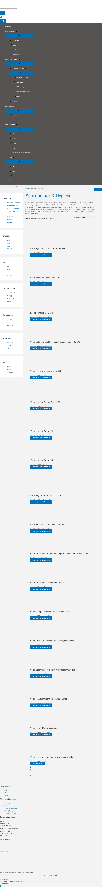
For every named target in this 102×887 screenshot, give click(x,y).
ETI (8, 369)
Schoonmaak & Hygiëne (12, 59)
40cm (8, 240)
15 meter (9, 322)
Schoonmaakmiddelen (18, 68)
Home (27, 188)
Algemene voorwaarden (11, 808)
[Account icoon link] (1, 17)
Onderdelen (19, 82)
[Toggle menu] (19, 36)
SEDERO (56, 875)
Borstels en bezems (22, 77)
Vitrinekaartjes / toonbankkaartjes (21, 152)
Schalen (14, 138)
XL (8, 275)
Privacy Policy (9, 811)
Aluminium (10, 293)
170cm (9, 348)
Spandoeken (15, 54)
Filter (98, 189)
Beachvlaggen (16, 40)
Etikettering (8, 26)
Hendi (13, 171)
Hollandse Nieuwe (10, 31)
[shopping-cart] (3, 21)
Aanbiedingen (9, 181)
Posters (14, 45)
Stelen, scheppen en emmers (24, 87)
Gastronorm (15, 115)
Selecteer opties (37, 763)
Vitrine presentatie (10, 124)
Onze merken (8, 157)
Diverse (18, 96)
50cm (8, 243)
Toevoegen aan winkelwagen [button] (41, 255)
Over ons (7, 803)
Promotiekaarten (16, 50)
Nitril (8, 296)
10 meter (9, 319)
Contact (7, 805)
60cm (8, 246)
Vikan (13, 176)
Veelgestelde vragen (10, 813)
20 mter (9, 325)
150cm (9, 345)
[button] (16, 31)
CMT (13, 166)
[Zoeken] (2, 13)
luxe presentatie (16, 148)
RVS (8, 301)
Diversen (14, 101)
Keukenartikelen (9, 106)
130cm (9, 343)
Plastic (9, 298)
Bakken (14, 133)
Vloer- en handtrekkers (22, 91)
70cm (8, 249)
